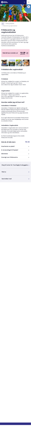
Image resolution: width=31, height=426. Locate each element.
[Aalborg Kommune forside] (4, 2)
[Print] (28, 6)
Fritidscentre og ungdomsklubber (10, 25)
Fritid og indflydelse (10, 23)
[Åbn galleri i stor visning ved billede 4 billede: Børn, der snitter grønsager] (26, 63)
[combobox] (2, 23)
